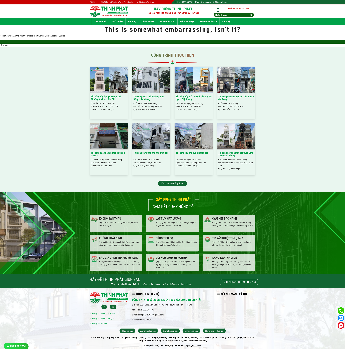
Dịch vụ (132, 21)
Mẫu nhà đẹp (187, 21)
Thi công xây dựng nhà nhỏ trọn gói (150, 152)
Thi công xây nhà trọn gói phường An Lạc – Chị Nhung (194, 98)
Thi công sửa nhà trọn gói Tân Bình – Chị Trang (236, 98)
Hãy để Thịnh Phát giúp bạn (115, 279)
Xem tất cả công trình (172, 183)
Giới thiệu (117, 21)
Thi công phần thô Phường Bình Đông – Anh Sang (148, 98)
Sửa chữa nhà (191, 331)
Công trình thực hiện (172, 55)
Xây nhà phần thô (148, 331)
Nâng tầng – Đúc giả (214, 331)
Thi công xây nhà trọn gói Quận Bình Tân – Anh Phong (235, 154)
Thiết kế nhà (127, 331)
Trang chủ (100, 21)
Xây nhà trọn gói (170, 331)
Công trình (148, 21)
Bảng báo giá (167, 21)
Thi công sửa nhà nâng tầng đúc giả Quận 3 (108, 154)
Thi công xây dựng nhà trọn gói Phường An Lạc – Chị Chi (106, 98)
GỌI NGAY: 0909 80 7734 (239, 282)
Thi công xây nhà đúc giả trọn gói (192, 152)
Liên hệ (226, 21)
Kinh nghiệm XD (208, 21)
